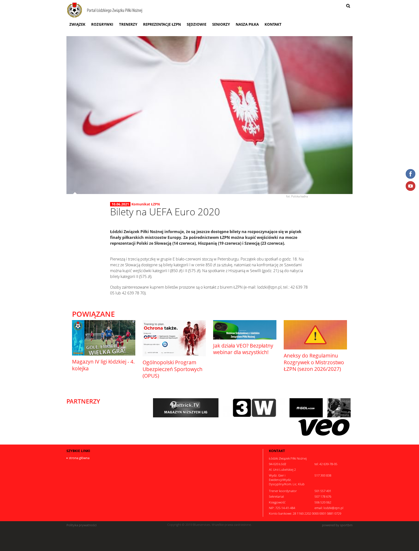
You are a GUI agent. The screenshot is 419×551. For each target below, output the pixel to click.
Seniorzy (221, 24)
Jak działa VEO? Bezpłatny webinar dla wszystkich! (243, 349)
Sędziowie (196, 24)
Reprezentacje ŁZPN (162, 24)
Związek (77, 24)
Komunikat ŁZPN (145, 204)
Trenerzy (128, 24)
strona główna (79, 458)
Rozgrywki (102, 24)
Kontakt (273, 24)
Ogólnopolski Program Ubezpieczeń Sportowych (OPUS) (172, 369)
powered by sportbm (337, 525)
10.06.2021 (120, 204)
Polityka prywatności (81, 525)
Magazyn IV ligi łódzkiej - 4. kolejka (103, 365)
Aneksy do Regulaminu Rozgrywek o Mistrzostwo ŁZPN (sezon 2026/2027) (314, 362)
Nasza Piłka (247, 24)
